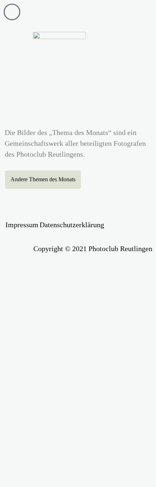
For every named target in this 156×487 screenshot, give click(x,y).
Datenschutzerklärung (72, 225)
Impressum (21, 225)
